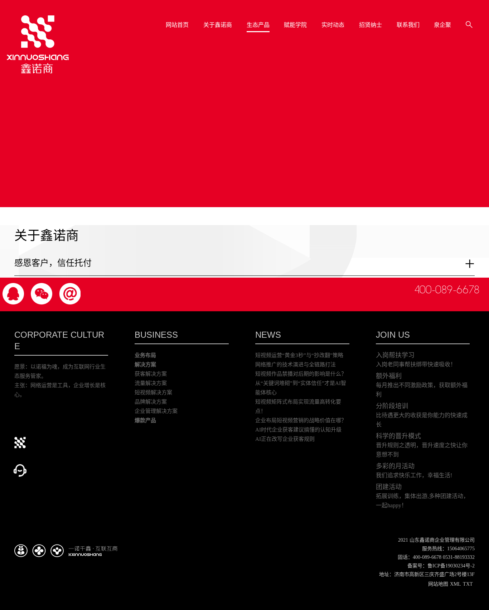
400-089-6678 (447, 290)
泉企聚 (442, 25)
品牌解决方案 (151, 402)
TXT (468, 584)
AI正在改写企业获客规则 (285, 439)
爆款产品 (145, 420)
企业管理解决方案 (156, 411)
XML (455, 584)
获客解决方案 (151, 374)
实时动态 (333, 25)
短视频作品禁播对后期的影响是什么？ (301, 374)
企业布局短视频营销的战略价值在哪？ (301, 420)
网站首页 (177, 25)
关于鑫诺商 (218, 25)
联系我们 (408, 25)
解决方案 (145, 364)
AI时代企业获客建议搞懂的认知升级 (298, 430)
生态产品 (258, 25)
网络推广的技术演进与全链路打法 (295, 364)
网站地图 (438, 584)
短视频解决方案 (153, 392)
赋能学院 (295, 25)
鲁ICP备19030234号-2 (451, 565)
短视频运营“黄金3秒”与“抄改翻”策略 (299, 355)
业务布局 (145, 355)
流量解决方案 (151, 383)
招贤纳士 (370, 25)
